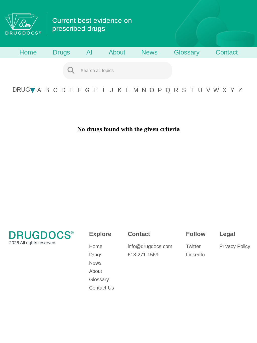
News (149, 52)
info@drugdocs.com (150, 246)
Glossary (187, 52)
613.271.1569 (143, 254)
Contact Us (101, 288)
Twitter (193, 246)
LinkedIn (195, 254)
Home (28, 52)
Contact (227, 52)
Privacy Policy (234, 246)
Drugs (61, 52)
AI (89, 52)
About (117, 52)
